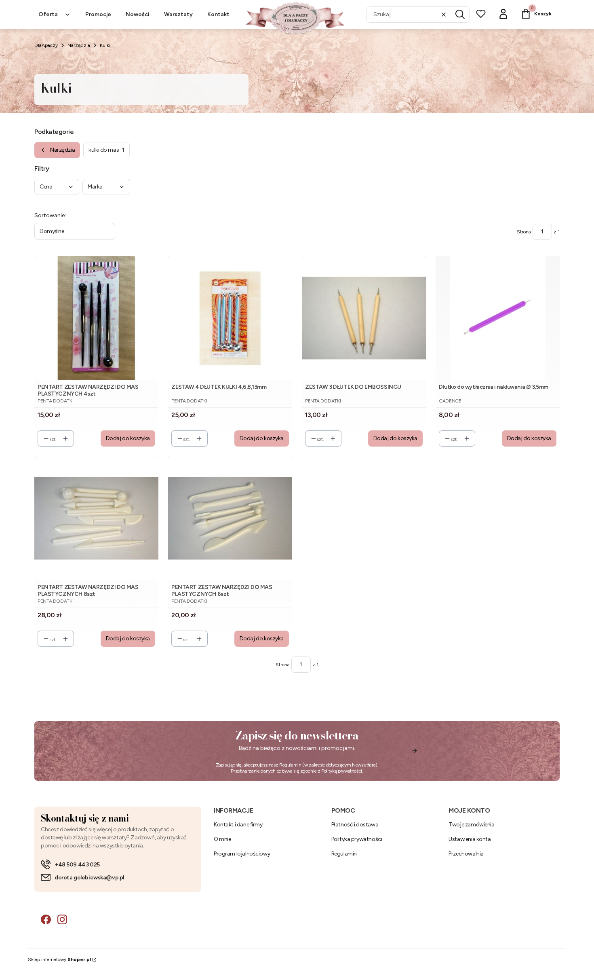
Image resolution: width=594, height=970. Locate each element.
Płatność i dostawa (354, 824)
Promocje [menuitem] (98, 14)
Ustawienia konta (470, 839)
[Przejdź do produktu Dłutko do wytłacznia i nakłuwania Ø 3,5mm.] (498, 318)
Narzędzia (78, 45)
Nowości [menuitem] (138, 14)
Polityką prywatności (341, 771)
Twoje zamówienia (471, 824)
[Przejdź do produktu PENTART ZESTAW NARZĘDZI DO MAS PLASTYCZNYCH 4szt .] (96, 318)
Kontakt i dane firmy (238, 824)
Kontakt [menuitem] (218, 14)
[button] (460, 14)
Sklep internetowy (59, 959)
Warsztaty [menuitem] (178, 14)
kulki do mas (106, 149)
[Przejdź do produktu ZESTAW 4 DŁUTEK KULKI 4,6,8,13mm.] (230, 318)
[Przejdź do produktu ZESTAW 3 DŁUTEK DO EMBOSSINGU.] (364, 318)
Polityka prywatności (356, 839)
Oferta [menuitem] (48, 14)
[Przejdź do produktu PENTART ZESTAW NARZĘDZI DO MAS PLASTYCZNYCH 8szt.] (96, 518)
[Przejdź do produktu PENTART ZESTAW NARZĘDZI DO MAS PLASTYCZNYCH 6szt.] (230, 518)
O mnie (222, 839)
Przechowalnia (466, 853)
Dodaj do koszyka (128, 438)
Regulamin (290, 765)
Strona (524, 232)
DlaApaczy (46, 45)
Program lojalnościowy (242, 853)
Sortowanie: (50, 215)
